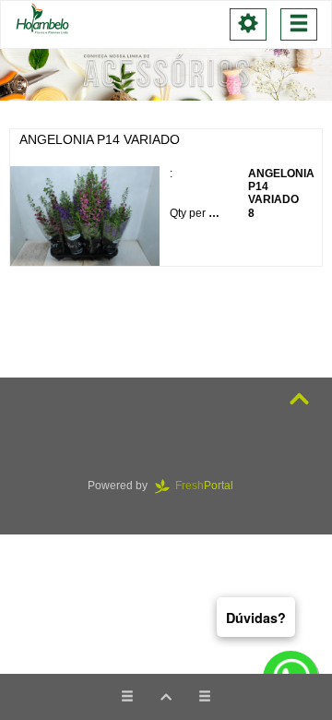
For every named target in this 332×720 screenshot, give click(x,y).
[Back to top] (299, 399)
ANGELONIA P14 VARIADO (99, 139)
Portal (209, 485)
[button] (166, 697)
